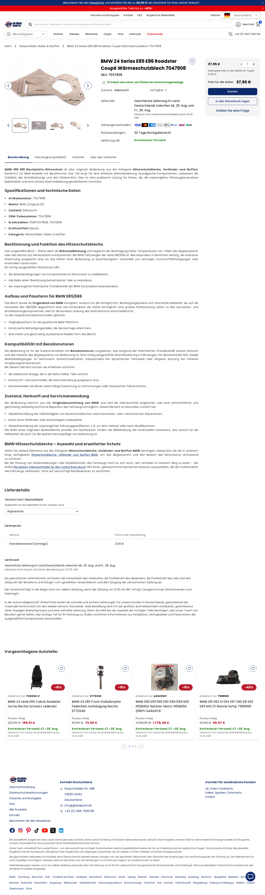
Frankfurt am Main (63, 877)
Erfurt (29, 888)
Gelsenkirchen (88, 882)
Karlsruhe (26, 882)
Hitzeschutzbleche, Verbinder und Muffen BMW (64, 455)
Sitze (120, 34)
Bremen (142, 877)
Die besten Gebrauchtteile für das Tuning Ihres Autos (50, 467)
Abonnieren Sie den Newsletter (30, 821)
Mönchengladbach (110, 882)
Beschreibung (18, 157)
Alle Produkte (18, 809)
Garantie (78, 157)
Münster (14, 882)
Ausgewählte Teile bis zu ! (131, 8)
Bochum (206, 877)
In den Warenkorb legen (233, 101)
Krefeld (240, 882)
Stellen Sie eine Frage (232, 110)
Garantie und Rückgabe (104, 15)
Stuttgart (81, 877)
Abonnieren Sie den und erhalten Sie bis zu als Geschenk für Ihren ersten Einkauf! (131, 3)
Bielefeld (233, 877)
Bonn (244, 877)
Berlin (12, 877)
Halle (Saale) (183, 882)
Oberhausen (16, 888)
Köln (47, 877)
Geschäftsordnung (22, 787)
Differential (91, 34)
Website (215, 15)
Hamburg (23, 877)
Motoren (58, 34)
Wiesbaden (70, 882)
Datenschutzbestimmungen (28, 793)
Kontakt (128, 15)
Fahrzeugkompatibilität (50, 157)
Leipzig (132, 877)
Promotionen (155, 34)
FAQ (139, 15)
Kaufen (233, 91)
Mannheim (40, 882)
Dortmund (110, 877)
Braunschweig (132, 882)
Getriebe (74, 34)
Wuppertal (220, 877)
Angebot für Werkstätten (160, 15)
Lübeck (251, 882)
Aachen (168, 882)
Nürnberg (180, 877)
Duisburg (193, 877)
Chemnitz (149, 882)
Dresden (154, 877)
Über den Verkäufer (103, 157)
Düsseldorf (95, 877)
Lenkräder (135, 34)
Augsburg (55, 882)
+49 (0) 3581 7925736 (79, 811)
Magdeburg (200, 882)
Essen (122, 877)
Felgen (108, 34)
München (37, 877)
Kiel (159, 882)
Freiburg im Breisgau (222, 882)
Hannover (167, 877)
